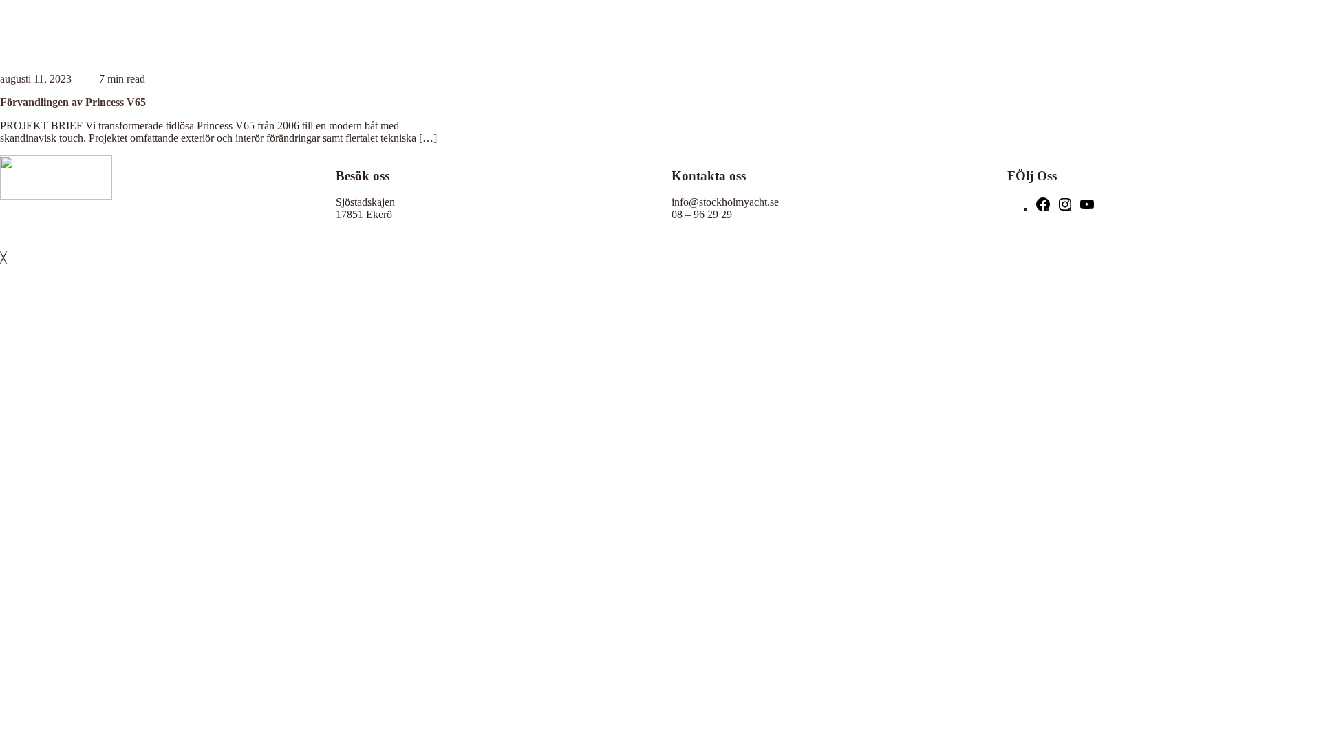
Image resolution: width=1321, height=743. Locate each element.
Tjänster (1081, 30)
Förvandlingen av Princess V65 (73, 102)
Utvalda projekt (1143, 30)
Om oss (1193, 30)
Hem (1053, 30)
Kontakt (1227, 30)
